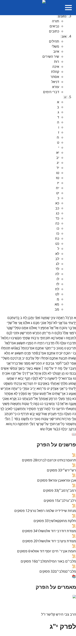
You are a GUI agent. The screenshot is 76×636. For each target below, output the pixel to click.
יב (57, 157)
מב (57, 309)
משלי (55, 46)
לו (58, 279)
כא (57, 203)
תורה (55, 21)
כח (57, 238)
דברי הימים (51, 92)
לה (57, 274)
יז (58, 183)
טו (57, 172)
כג (57, 213)
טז (57, 177)
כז (57, 233)
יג (65, 97)
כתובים (62, 16)
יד (57, 167)
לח (57, 289)
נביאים (54, 26)
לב (57, 258)
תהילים (54, 41)
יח (57, 188)
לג (57, 263)
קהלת (55, 71)
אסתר (54, 76)
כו (58, 228)
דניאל (55, 81)
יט (57, 193)
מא (57, 304)
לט (57, 294)
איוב (64, 36)
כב (57, 208)
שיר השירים (50, 56)
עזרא (55, 86)
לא (57, 253)
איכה (55, 66)
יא (57, 152)
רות (56, 61)
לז (57, 284)
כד (57, 218)
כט (57, 243)
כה (57, 223)
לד (57, 268)
